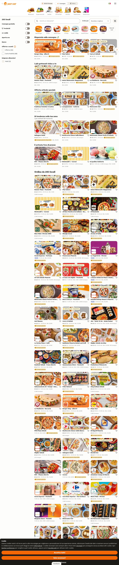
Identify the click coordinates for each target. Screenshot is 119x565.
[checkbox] (38, 30)
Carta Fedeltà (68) (11, 54)
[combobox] (59, 21)
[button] (9, 3)
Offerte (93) (9, 50)
